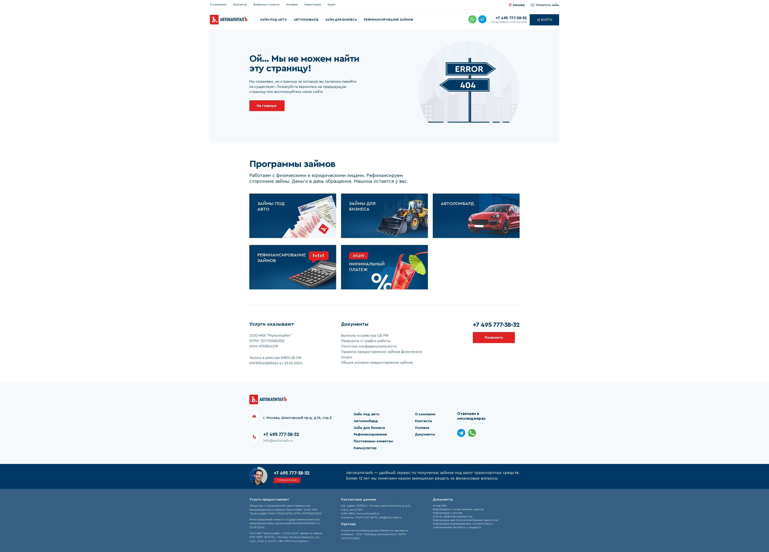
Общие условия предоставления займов (377, 362)
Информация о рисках (447, 513)
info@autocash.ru (278, 440)
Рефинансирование (370, 434)
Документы (425, 434)
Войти (546, 19)
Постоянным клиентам (373, 441)
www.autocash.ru (367, 513)
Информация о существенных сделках (458, 509)
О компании (218, 4)
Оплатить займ (547, 5)
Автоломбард (306, 19)
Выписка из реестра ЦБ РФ (365, 335)
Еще (330, 4)
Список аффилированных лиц (452, 516)
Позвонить (494, 337)
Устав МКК (440, 505)
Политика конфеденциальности (369, 346)
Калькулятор (365, 448)
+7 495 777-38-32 (511, 18)
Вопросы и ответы (266, 4)
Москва (519, 5)
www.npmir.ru (300, 541)
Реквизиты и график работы (366, 341)
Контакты (240, 4)
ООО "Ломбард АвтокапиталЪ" (376, 534)
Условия (292, 4)
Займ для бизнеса (341, 19)
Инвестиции (312, 4)
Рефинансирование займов (388, 19)
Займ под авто (273, 19)
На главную (267, 105)
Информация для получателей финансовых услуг (466, 520)
